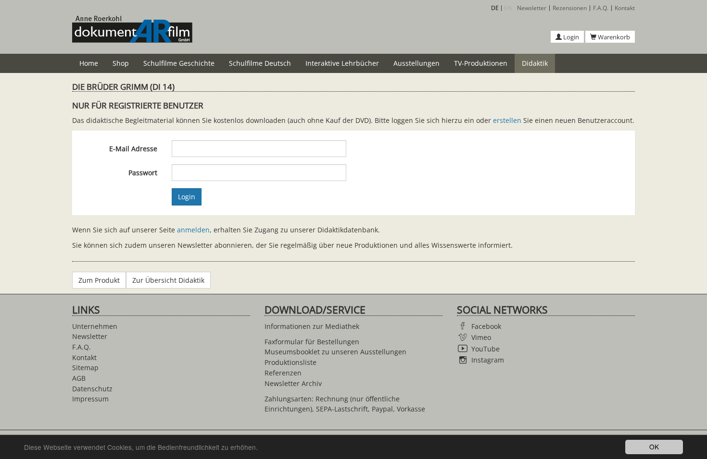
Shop (121, 63)
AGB (79, 378)
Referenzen (283, 372)
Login (570, 37)
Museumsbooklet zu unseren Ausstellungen (335, 351)
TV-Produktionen (480, 63)
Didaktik (535, 63)
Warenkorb (613, 37)
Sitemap (85, 367)
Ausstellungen (416, 63)
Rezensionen (570, 8)
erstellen (507, 120)
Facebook (486, 326)
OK (654, 446)
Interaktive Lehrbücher (342, 63)
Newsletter (531, 8)
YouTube (485, 348)
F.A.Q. (600, 8)
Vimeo (481, 337)
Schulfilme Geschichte (179, 63)
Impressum (90, 398)
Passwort (142, 172)
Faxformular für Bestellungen (312, 341)
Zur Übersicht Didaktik (168, 280)
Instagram (487, 359)
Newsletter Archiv (293, 383)
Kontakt (625, 8)
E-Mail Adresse (133, 148)
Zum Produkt (99, 280)
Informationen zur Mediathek (312, 326)
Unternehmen (94, 326)
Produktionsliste (290, 362)
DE (495, 8)
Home (88, 63)
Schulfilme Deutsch (260, 63)
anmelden (193, 229)
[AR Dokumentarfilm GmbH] (132, 34)
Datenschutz (92, 388)
